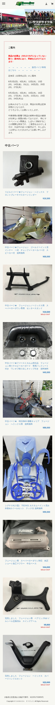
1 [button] (23, 33)
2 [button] (27, 33)
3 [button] (31, 33)
